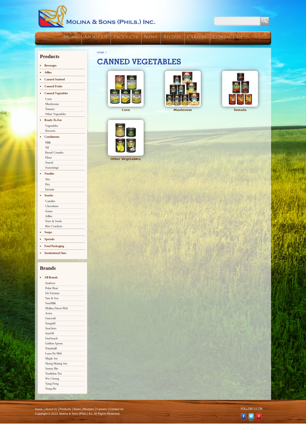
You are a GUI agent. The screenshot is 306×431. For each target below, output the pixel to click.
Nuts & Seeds (53, 221)
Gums (49, 211)
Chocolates (52, 206)
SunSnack (51, 338)
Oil (47, 147)
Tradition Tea (53, 373)
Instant (49, 189)
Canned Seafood (54, 79)
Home (71, 37)
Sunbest (50, 283)
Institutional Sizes (55, 253)
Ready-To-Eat (53, 120)
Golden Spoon (54, 343)
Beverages (50, 65)
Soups (48, 232)
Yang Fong (52, 383)
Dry (47, 184)
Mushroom (183, 110)
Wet (47, 179)
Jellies (48, 72)
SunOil (49, 333)
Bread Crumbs (54, 152)
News (150, 37)
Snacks (48, 195)
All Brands (51, 277)
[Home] (97, 16)
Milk (48, 142)
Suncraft (50, 318)
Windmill (51, 348)
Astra (48, 313)
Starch (49, 162)
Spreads (49, 239)
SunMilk (50, 303)
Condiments (52, 136)
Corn (126, 110)
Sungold (50, 323)
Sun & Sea (51, 298)
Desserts (50, 131)
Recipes (172, 37)
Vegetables (51, 125)
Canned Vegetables (56, 93)
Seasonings (52, 167)
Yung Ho (50, 388)
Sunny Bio (51, 368)
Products (125, 37)
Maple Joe (51, 358)
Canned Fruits (53, 86)
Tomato (240, 110)
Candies (50, 201)
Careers (197, 37)
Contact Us (227, 37)
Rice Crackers (53, 226)
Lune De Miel (53, 353)
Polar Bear (51, 288)
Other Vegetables (125, 159)
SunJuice (50, 328)
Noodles (49, 173)
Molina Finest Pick (56, 308)
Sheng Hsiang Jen (56, 363)
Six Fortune (52, 293)
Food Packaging (54, 246)
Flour (48, 157)
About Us (95, 37)
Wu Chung (52, 378)
